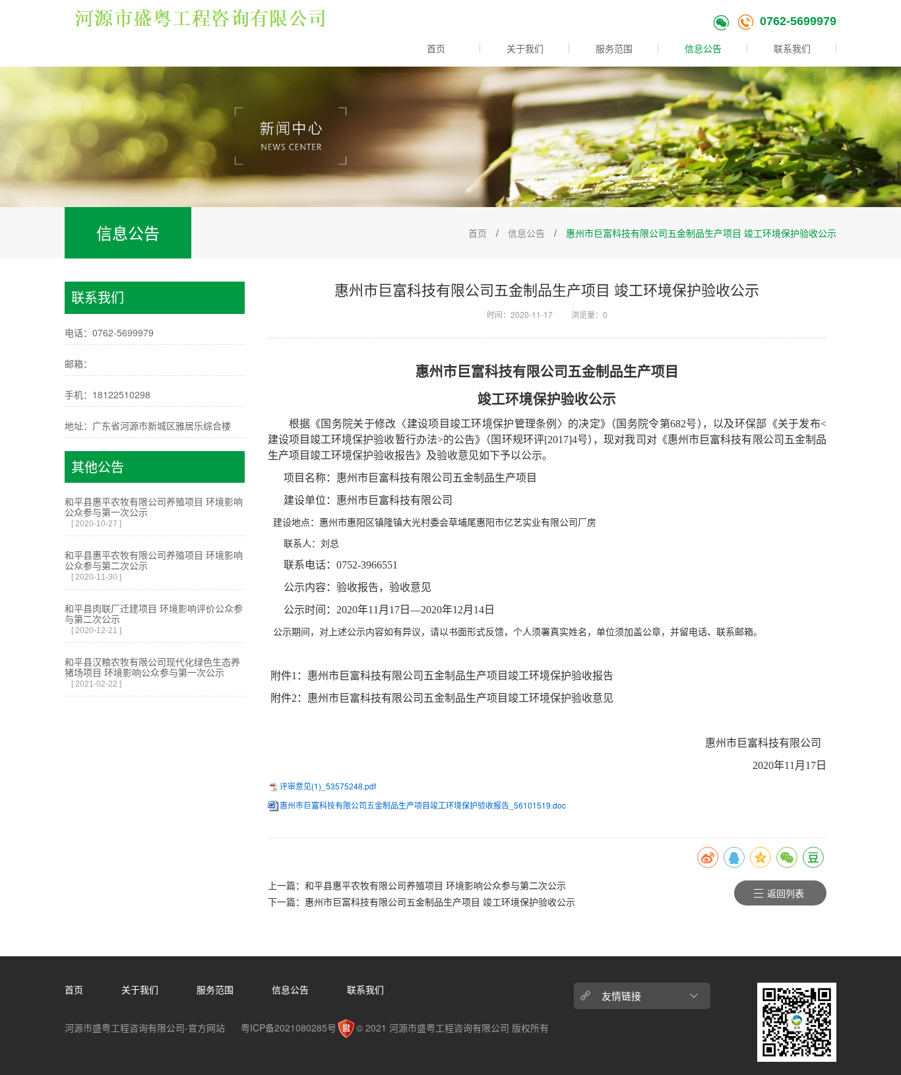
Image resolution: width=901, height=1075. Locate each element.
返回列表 (785, 893)
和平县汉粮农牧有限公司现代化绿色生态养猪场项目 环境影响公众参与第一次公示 (152, 667)
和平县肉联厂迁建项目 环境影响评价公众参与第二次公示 (154, 613)
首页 (436, 48)
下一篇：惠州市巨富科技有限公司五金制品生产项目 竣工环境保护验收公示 (421, 901)
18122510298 (121, 394)
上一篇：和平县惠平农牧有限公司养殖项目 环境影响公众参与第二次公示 (417, 885)
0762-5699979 (798, 21)
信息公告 (703, 48)
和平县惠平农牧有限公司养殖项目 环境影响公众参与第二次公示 (154, 560)
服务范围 (614, 48)
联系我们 (792, 48)
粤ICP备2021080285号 (288, 1027)
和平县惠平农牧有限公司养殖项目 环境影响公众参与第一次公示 (154, 506)
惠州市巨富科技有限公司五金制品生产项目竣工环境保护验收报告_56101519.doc (423, 805)
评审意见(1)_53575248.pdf (328, 785)
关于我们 (525, 48)
